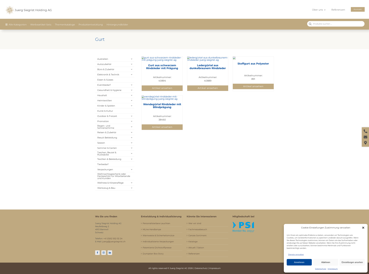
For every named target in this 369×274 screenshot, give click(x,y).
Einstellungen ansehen (352, 262)
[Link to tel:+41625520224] (365, 131)
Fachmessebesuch (197, 229)
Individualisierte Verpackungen (158, 241)
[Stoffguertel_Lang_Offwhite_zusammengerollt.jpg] (234, 57)
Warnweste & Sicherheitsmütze (158, 235)
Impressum (333, 269)
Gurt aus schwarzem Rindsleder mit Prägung (162, 67)
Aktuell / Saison (196, 247)
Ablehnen (325, 262)
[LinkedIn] (110, 252)
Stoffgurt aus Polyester (253, 63)
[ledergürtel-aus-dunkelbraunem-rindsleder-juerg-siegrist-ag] (207, 57)
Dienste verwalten (296, 254)
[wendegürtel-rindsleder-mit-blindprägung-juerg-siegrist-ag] (162, 96)
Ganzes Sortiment (197, 235)
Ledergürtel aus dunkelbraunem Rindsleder (208, 67)
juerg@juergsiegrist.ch (113, 241)
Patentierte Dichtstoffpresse (157, 247)
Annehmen (299, 262)
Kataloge (192, 241)
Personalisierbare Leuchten (156, 223)
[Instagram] (103, 252)
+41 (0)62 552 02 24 (112, 238)
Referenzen (194, 253)
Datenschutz (320, 269)
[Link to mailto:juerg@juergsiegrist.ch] (365, 137)
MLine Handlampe (152, 229)
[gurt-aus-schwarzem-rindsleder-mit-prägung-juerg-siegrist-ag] (162, 57)
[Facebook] (97, 252)
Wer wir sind (194, 223)
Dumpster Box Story (153, 253)
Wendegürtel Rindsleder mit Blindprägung (162, 106)
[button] (363, 227)
